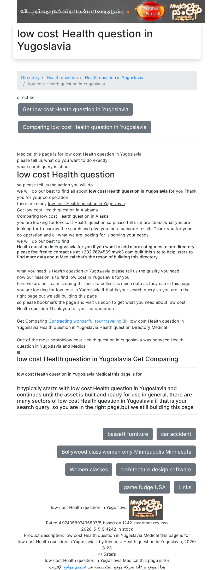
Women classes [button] (89, 469)
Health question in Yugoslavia (114, 77)
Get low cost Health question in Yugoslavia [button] (75, 109)
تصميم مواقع (75, 566)
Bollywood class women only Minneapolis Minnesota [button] (126, 452)
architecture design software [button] (156, 469)
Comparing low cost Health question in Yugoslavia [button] (84, 127)
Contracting (60, 321)
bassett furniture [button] (128, 434)
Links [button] (185, 487)
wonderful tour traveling (97, 321)
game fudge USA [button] (145, 487)
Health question (62, 77)
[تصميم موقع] (111, 11)
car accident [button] (176, 434)
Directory (30, 77)
